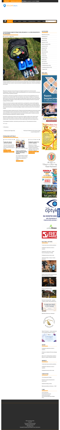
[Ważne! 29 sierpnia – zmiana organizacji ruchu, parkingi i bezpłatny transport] (49, 338)
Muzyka (10, 151)
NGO (13, 151)
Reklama (39, 21)
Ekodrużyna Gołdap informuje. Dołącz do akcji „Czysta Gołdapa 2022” (32, 131)
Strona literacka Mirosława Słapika (48, 396)
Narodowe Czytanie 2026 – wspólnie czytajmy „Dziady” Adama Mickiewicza (49, 301)
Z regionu (43, 69)
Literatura (43, 46)
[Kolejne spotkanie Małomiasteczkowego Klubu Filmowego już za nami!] (49, 281)
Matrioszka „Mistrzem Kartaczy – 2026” (49, 386)
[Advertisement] (40, 11)
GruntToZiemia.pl (45, 392)
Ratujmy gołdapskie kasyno (47, 288)
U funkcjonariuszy (45, 65)
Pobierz (43, 53)
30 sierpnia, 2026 (7, 139)
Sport (15, 21)
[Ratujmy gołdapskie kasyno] (49, 294)
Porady (43, 57)
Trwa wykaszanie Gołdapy (47, 377)
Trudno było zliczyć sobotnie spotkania (33, 1)
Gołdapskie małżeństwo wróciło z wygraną (48, 248)
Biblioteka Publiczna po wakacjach (48, 313)
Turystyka (24, 21)
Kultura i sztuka (6, 151)
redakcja (12, 36)
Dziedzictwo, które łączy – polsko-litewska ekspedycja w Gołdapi (48, 252)
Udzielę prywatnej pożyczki (30, 424)
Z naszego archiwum (31, 21)
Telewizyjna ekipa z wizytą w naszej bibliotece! (48, 258)
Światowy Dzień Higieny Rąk (10, 130)
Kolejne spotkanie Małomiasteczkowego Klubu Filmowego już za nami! (49, 275)
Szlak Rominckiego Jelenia (47, 383)
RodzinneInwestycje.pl (46, 395)
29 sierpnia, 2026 (32, 139)
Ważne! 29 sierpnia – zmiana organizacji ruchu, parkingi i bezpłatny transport (49, 332)
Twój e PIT (30, 422)
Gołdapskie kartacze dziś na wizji (48, 255)
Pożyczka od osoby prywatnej (30, 423)
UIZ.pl (43, 397)
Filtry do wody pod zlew (30, 420)
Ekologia (43, 38)
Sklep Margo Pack (30, 425)
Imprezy (19, 21)
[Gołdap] (5, 20)
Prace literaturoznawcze (46, 393)
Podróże (43, 55)
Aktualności (10, 21)
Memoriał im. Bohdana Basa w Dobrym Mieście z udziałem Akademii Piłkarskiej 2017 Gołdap (49, 356)
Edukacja (43, 36)
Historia (43, 40)
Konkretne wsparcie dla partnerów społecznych (48, 380)
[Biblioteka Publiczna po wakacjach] (49, 322)
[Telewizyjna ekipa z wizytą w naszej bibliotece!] (49, 266)
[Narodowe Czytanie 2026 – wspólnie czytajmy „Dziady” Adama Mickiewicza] (49, 307)
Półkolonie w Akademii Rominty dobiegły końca (49, 353)
